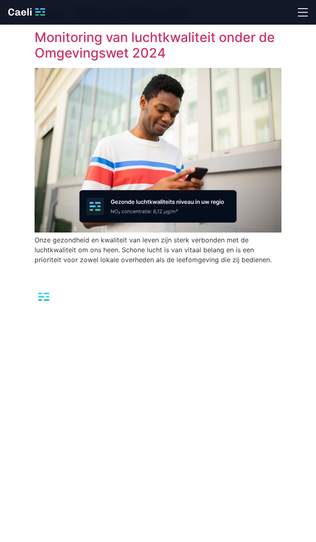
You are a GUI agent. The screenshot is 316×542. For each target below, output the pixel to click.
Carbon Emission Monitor (41, 350)
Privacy (233, 529)
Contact (18, 489)
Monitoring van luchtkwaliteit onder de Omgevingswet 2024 (155, 45)
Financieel (175, 363)
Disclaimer (294, 529)
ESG (13, 463)
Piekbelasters (25, 476)
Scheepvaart (179, 402)
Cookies (261, 529)
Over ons (20, 437)
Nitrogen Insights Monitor (41, 363)
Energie (172, 350)
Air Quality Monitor (32, 336)
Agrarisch (174, 336)
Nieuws (18, 450)
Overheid (174, 389)
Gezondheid (178, 376)
